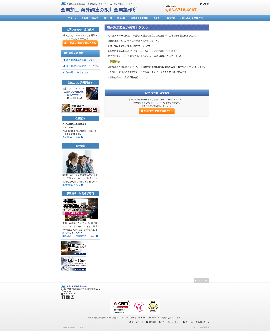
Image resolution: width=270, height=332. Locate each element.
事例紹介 (121, 18)
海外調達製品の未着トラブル (80, 60)
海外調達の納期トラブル (78, 72)
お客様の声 (169, 18)
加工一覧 (108, 18)
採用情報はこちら (71, 185)
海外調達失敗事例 (139, 18)
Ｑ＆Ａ (156, 18)
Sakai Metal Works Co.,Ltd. (74, 327)
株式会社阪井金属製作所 (76, 286)
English (205, 4)
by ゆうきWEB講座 (201, 327)
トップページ (69, 18)
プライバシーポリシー (170, 322)
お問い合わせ (203, 322)
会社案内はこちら (71, 137)
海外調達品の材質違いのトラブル (82, 66)
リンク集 (189, 322)
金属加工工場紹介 (90, 18)
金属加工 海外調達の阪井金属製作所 (99, 9)
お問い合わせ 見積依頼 (191, 18)
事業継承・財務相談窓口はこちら (79, 236)
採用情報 (152, 322)
